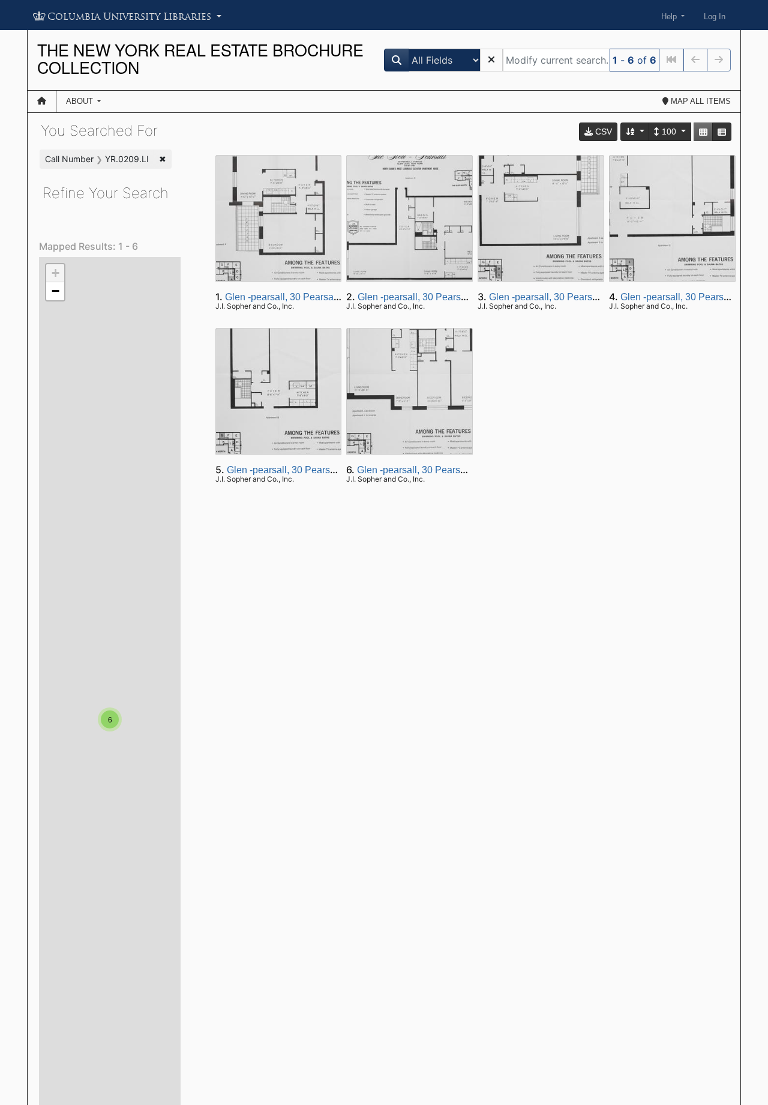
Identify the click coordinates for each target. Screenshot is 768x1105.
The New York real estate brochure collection (200, 58)
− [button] (55, 290)
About (80, 101)
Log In (714, 16)
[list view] (721, 132)
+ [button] (55, 272)
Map (699, 101)
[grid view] (703, 132)
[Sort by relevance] (635, 132)
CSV (602, 131)
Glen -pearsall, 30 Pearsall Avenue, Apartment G (330, 470)
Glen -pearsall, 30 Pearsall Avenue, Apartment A (327, 297)
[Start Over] (491, 60)
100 (669, 131)
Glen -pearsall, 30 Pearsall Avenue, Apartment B (460, 297)
